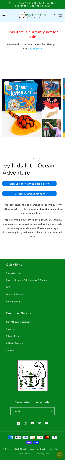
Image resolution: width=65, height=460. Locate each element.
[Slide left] (25, 159)
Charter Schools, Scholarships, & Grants (26, 280)
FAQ (8, 287)
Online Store (35, 48)
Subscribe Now (13, 273)
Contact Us (11, 350)
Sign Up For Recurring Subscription (29, 183)
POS (20, 449)
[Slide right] (39, 159)
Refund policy (13, 301)
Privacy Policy (13, 336)
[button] (3, 15)
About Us (11, 329)
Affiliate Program (15, 343)
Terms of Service (14, 294)
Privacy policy (42, 454)
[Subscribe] (50, 411)
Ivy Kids (14, 449)
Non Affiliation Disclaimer (19, 322)
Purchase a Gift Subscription (30, 193)
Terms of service (26, 454)
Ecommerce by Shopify (36, 449)
